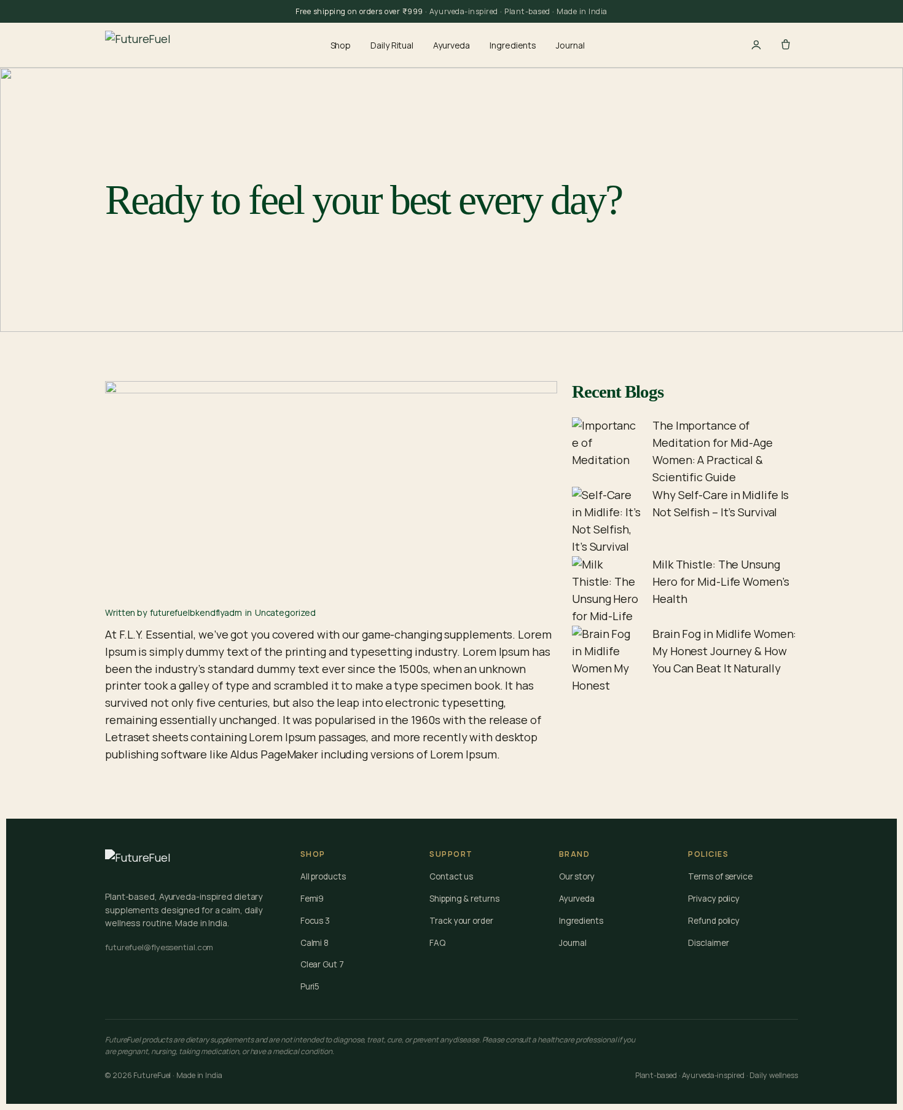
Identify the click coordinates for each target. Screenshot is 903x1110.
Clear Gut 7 (322, 964)
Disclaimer (708, 942)
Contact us (451, 876)
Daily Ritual (391, 45)
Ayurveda (451, 45)
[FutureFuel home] (138, 45)
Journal (570, 45)
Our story (577, 876)
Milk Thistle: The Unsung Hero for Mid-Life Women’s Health (720, 581)
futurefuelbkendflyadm (196, 612)
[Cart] (785, 45)
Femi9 (312, 898)
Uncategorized (285, 612)
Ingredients (513, 45)
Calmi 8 (314, 942)
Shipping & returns (464, 898)
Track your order (461, 920)
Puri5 (310, 986)
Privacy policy (714, 898)
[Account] (756, 45)
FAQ (437, 942)
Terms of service (720, 876)
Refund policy (714, 920)
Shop (340, 45)
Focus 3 (315, 920)
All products (323, 876)
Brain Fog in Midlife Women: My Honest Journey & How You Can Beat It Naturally (724, 650)
